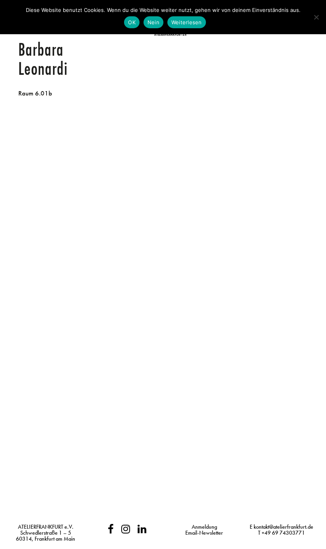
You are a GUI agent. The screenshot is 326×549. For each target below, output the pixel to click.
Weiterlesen (186, 22)
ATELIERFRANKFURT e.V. (46, 526)
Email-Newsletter (204, 532)
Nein (153, 22)
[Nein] (316, 17)
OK (132, 22)
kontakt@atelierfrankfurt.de (283, 526)
